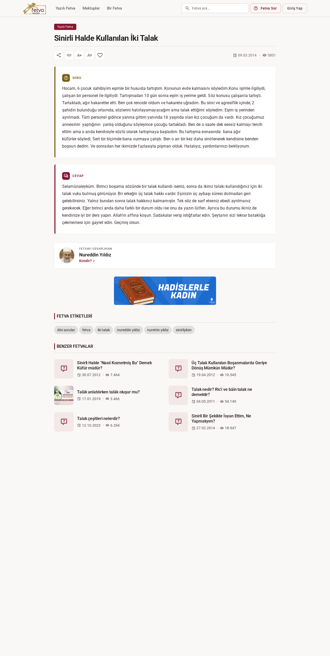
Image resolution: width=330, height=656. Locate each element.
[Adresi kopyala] (69, 55)
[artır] (89, 55)
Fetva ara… (201, 8)
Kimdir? (85, 261)
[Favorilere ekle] (100, 55)
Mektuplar (91, 8)
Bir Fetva (114, 8)
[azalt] (79, 55)
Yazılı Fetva (65, 8)
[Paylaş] (58, 55)
